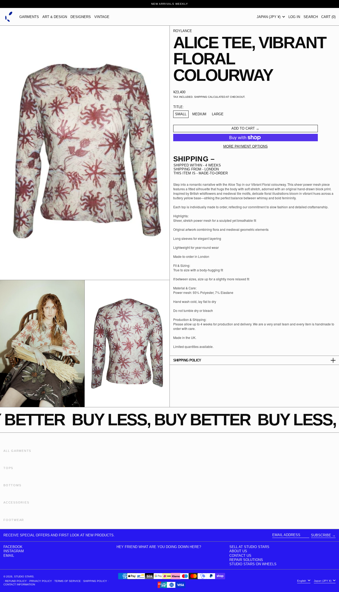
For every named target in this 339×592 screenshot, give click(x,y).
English (302, 580)
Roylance (182, 31)
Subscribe (321, 535)
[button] (311, 16)
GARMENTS (29, 17)
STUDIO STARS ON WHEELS (252, 564)
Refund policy (16, 581)
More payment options (245, 146)
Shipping (200, 96)
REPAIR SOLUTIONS (246, 560)
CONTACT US (240, 556)
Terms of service (67, 581)
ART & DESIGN (54, 17)
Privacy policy (40, 581)
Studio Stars (24, 576)
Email (8, 555)
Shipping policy (95, 581)
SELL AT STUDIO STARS (249, 547)
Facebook (13, 547)
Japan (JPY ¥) (269, 17)
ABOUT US (238, 551)
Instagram (13, 551)
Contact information (19, 584)
